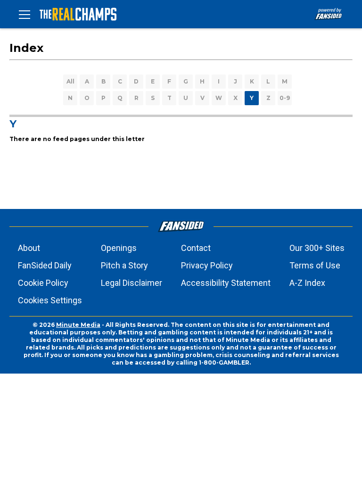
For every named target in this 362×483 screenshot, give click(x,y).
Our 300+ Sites (317, 248)
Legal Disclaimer (131, 283)
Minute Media (78, 324)
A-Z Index (307, 283)
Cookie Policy (43, 283)
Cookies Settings (50, 300)
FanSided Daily (45, 265)
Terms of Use (314, 265)
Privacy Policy (207, 265)
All (70, 81)
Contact (196, 248)
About (29, 248)
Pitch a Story (124, 265)
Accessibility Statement (226, 283)
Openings (119, 248)
